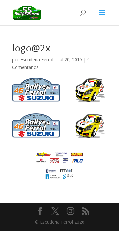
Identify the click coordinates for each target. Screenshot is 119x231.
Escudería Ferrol (36, 60)
